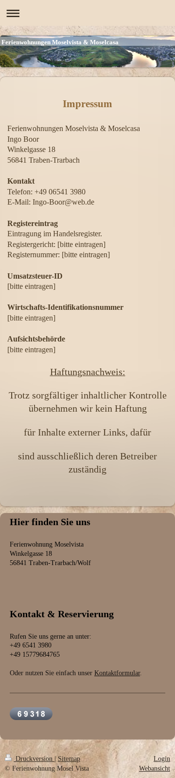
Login (162, 758)
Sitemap (69, 758)
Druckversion (34, 758)
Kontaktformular (117, 673)
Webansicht (154, 768)
